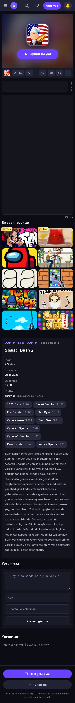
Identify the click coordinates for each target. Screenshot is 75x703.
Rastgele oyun (40, 674)
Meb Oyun (48, 412)
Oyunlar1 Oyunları (23, 436)
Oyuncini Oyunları (22, 428)
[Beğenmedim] (29, 73)
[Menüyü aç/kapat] (6, 6)
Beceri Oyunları (27, 343)
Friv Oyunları (19, 412)
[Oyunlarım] (36, 5)
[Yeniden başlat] (59, 73)
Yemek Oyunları (52, 444)
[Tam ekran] (68, 73)
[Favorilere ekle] (42, 73)
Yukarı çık (40, 685)
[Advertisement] (35, 86)
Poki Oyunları (19, 444)
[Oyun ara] (26, 5)
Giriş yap (52, 6)
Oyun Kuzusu (19, 420)
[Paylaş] (51, 73)
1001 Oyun (18, 404)
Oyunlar (10, 343)
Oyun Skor (49, 420)
